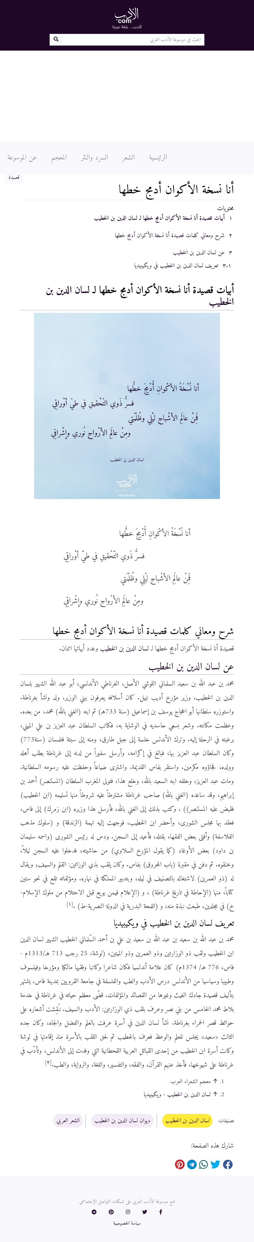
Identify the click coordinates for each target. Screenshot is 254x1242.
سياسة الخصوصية (127, 1223)
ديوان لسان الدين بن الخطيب (122, 1120)
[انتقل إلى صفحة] (56, 40)
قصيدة (14, 177)
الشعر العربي (68, 1120)
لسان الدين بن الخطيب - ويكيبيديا (177, 1094)
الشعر (128, 157)
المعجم (59, 157)
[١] (69, 904)
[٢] (48, 1062)
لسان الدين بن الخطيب (124, 649)
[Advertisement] (127, 97)
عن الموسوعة (22, 157)
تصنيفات (226, 1121)
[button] (160, 1212)
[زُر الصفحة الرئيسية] (127, 18)
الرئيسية (158, 157)
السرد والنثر (94, 157)
